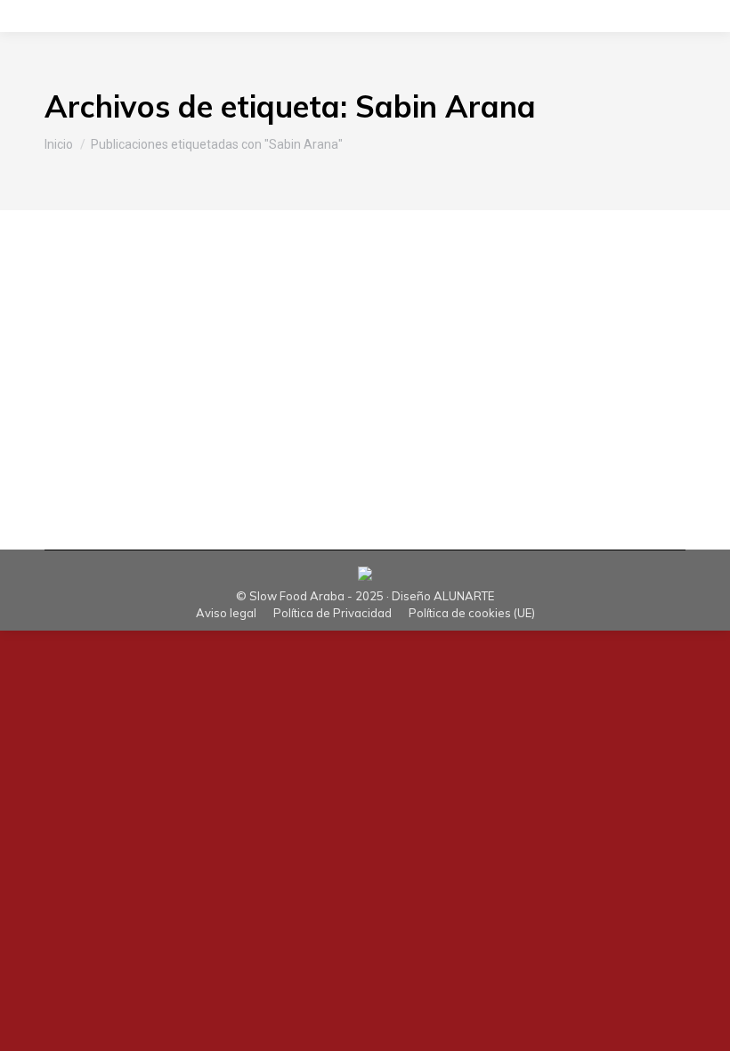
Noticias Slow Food (159, 361)
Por (283, 361)
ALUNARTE (464, 596)
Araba (84, 361)
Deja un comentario (518, 361)
